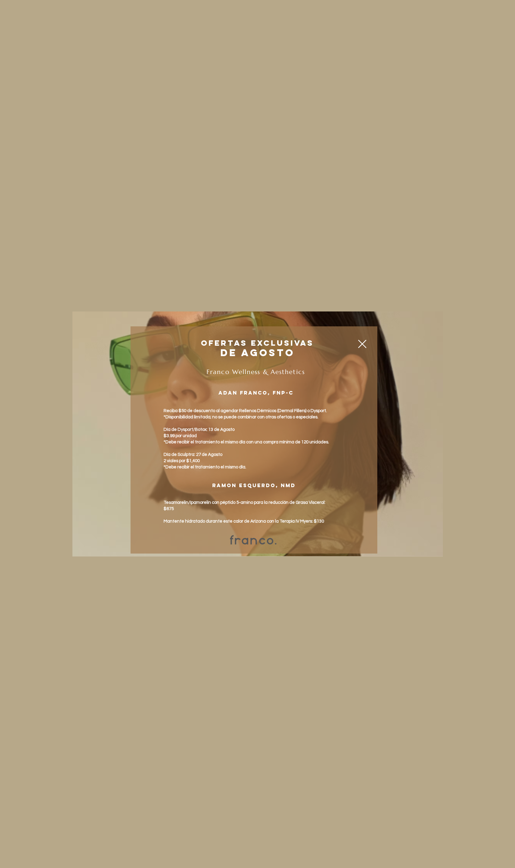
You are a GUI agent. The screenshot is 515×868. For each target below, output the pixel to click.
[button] (362, 344)
